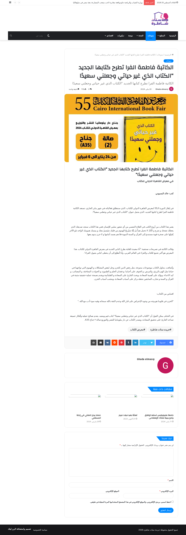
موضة (130, 36)
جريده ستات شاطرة (160, 329)
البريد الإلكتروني (166, 491)
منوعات (151, 36)
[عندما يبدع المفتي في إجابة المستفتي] (85, 403)
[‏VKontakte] (107, 342)
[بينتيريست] (121, 342)
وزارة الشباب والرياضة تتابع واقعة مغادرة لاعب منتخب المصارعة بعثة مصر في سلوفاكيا (107, 2)
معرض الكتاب (137, 329)
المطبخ (162, 36)
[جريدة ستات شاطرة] (160, 18)
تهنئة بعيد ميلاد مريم (128, 415)
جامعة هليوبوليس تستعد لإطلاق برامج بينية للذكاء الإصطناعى (159, 416)
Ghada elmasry (161, 89)
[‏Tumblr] (128, 342)
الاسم (171, 480)
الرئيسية (172, 36)
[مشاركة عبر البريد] (100, 342)
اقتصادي (110, 36)
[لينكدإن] (135, 342)
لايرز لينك (12, 529)
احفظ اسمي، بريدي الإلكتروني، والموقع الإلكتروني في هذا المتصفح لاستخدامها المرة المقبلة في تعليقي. (130, 502)
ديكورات (120, 36)
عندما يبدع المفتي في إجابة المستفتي (89, 416)
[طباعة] (93, 342)
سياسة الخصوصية (40, 530)
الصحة (140, 36)
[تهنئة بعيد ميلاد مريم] (121, 403)
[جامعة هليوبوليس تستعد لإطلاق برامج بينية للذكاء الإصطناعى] (158, 403)
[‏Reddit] (114, 342)
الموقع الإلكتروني (112, 491)
